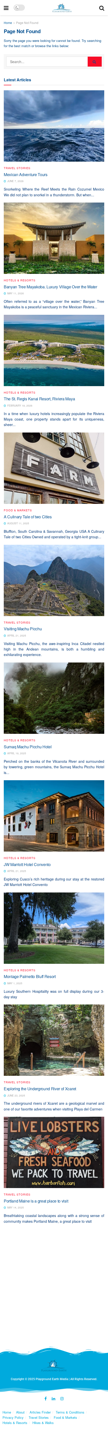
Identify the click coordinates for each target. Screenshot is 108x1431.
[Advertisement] (54, 1287)
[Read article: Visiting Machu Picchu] (54, 580)
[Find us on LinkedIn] (53, 1399)
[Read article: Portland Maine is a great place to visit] (54, 1152)
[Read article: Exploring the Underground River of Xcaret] (54, 1040)
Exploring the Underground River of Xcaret (40, 1089)
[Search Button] (101, 7)
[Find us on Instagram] (62, 1399)
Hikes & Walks (43, 1422)
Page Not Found (27, 22)
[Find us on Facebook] (45, 1399)
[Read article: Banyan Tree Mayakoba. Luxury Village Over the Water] (54, 238)
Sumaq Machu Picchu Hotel (27, 747)
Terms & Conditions (70, 1412)
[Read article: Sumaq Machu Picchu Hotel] (54, 698)
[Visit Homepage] (62, 8)
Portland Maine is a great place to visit (36, 1201)
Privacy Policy (13, 1417)
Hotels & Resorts (19, 280)
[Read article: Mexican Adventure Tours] (54, 126)
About (20, 1412)
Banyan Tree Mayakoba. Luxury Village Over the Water (50, 287)
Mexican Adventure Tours (25, 174)
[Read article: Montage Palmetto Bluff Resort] (54, 928)
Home (8, 22)
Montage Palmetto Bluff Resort (30, 976)
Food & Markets (18, 510)
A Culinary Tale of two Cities (28, 517)
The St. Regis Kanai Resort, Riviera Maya (39, 399)
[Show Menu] (6, 7)
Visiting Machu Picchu (23, 629)
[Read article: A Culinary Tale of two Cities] (54, 468)
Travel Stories (17, 168)
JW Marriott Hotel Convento (27, 864)
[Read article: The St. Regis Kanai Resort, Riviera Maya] (54, 350)
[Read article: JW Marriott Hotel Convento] (54, 816)
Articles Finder (40, 1412)
